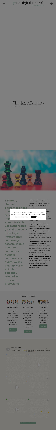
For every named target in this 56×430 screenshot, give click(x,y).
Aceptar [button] (33, 216)
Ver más (38, 216)
